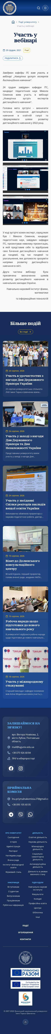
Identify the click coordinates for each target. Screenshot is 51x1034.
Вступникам (13, 886)
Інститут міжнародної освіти (13, 866)
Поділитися (11, 58)
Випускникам (13, 896)
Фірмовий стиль (13, 872)
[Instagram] (20, 768)
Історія (13, 841)
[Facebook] (11, 768)
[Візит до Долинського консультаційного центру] (25, 554)
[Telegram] (11, 814)
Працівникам (13, 900)
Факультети (37, 894)
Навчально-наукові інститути (37, 888)
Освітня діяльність (38, 837)
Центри (37, 908)
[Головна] (13, 22)
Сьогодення (13, 837)
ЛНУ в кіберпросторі (23, 758)
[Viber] (20, 814)
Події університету (28, 22)
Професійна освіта (38, 903)
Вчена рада (13, 860)
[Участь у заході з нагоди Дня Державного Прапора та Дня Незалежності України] (25, 431)
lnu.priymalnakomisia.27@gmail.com (31, 798)
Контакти (25, 939)
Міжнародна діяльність (38, 848)
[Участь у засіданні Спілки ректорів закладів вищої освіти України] (25, 493)
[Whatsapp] (30, 814)
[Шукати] (38, 8)
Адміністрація (13, 846)
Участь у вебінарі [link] (25, 26)
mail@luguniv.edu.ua (23, 747)
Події (25, 925)
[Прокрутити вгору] (25, 1022)
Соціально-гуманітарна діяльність (38, 856)
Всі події (24, 331)
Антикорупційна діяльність (38, 865)
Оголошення (25, 932)
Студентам (13, 891)
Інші (38, 917)
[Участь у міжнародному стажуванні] (25, 673)
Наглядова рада (13, 855)
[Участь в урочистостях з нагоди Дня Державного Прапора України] (25, 369)
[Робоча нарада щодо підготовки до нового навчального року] (25, 614)
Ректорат (13, 851)
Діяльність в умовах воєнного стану (37, 873)
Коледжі (38, 898)
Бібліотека (38, 912)
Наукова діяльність (37, 841)
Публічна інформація (13, 905)
